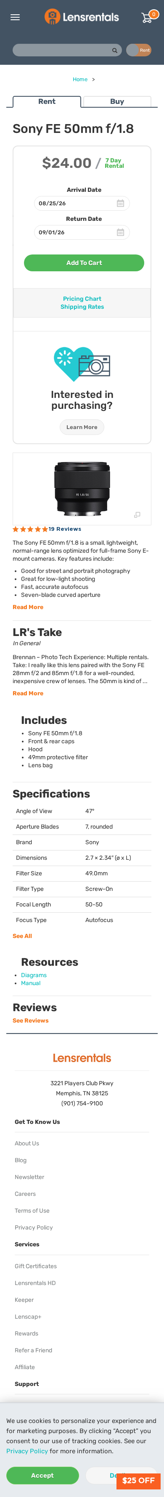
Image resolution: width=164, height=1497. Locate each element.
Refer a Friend (33, 1350)
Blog (20, 1160)
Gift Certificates (36, 1266)
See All (22, 936)
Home (80, 79)
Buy (117, 101)
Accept (42, 1475)
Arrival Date (84, 189)
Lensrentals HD (35, 1283)
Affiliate (25, 1367)
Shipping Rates (82, 306)
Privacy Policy (27, 1451)
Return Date (84, 219)
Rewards (26, 1333)
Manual (30, 983)
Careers (25, 1194)
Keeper (24, 1300)
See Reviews (31, 1020)
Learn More (82, 427)
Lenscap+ (28, 1316)
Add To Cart (84, 263)
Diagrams (34, 975)
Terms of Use (32, 1210)
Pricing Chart (82, 298)
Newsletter (29, 1177)
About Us (27, 1143)
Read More (28, 607)
